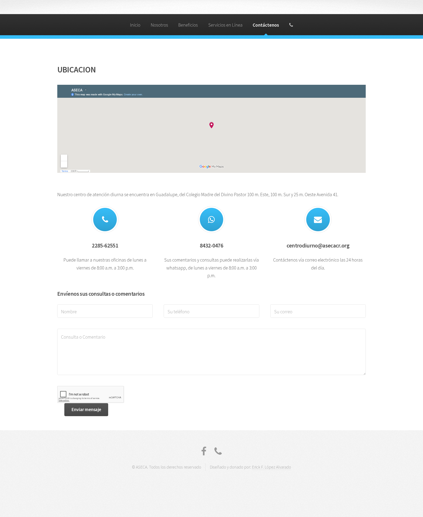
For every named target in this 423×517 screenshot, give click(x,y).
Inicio (135, 25)
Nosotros (159, 25)
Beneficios (188, 25)
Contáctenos (266, 25)
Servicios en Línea (225, 25)
